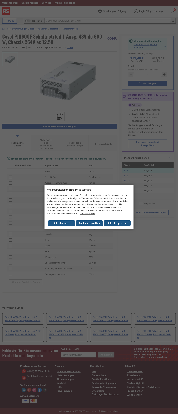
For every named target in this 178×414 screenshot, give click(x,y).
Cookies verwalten (89, 223)
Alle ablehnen (61, 223)
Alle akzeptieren (117, 223)
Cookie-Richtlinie (87, 213)
